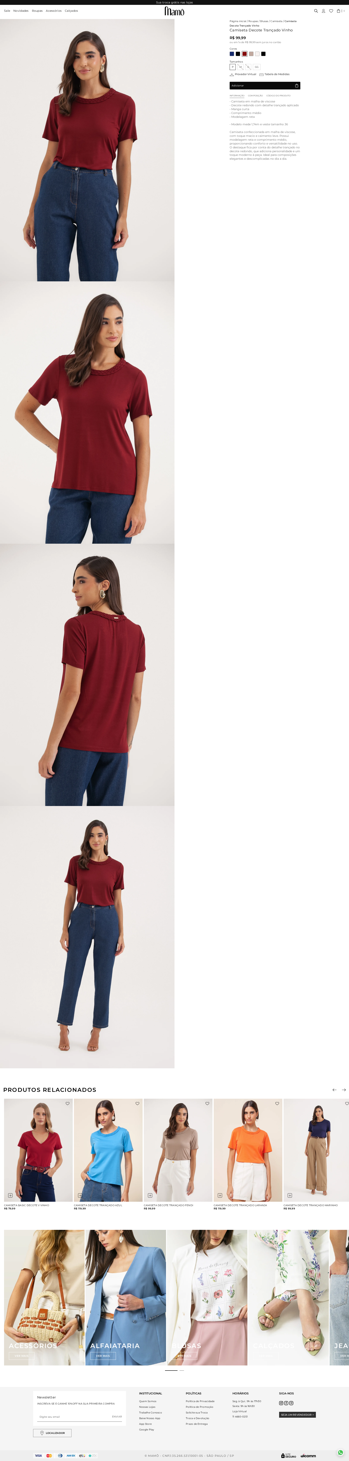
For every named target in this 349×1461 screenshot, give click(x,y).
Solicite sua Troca (197, 1412)
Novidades (21, 11)
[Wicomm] (308, 1455)
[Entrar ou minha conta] (323, 11)
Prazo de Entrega (197, 1423)
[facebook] (286, 1403)
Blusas (264, 21)
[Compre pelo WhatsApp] (340, 1452)
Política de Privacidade (200, 1401)
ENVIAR (117, 1416)
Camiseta (276, 21)
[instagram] (281, 1403)
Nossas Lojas (147, 1406)
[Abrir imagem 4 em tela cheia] (87, 937)
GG (257, 66)
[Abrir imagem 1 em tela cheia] (87, 150)
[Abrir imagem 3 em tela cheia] (87, 675)
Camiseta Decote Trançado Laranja (240, 1205)
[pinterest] (291, 1403)
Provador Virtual (245, 74)
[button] (341, 11)
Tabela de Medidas (277, 74)
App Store (145, 1423)
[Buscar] (316, 11)
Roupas (37, 11)
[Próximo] (344, 1090)
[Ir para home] (174, 10)
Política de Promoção (199, 1406)
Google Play (146, 1429)
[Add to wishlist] (67, 1103)
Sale (7, 11)
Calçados (71, 11)
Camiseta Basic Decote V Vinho (26, 1205)
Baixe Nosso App (149, 1418)
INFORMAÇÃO (237, 95)
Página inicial (238, 21)
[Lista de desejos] (331, 11)
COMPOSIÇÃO (255, 95)
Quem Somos (147, 1401)
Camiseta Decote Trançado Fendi (168, 1205)
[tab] (171, 1370)
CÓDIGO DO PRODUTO (278, 95)
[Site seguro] (289, 1455)
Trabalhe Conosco (150, 1412)
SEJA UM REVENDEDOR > (297, 1414)
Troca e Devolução (197, 1418)
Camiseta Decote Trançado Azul (98, 1205)
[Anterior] (334, 1090)
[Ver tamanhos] (10, 1195)
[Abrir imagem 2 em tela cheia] (87, 412)
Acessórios (54, 11)
